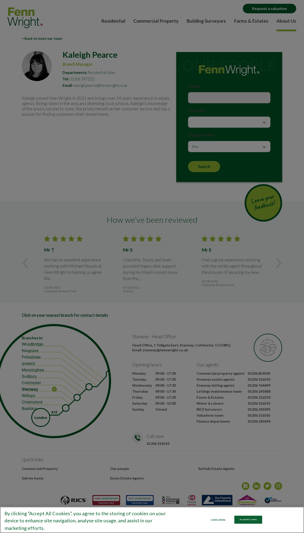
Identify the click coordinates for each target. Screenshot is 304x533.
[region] (152, 520)
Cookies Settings (218, 519)
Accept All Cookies (248, 519)
